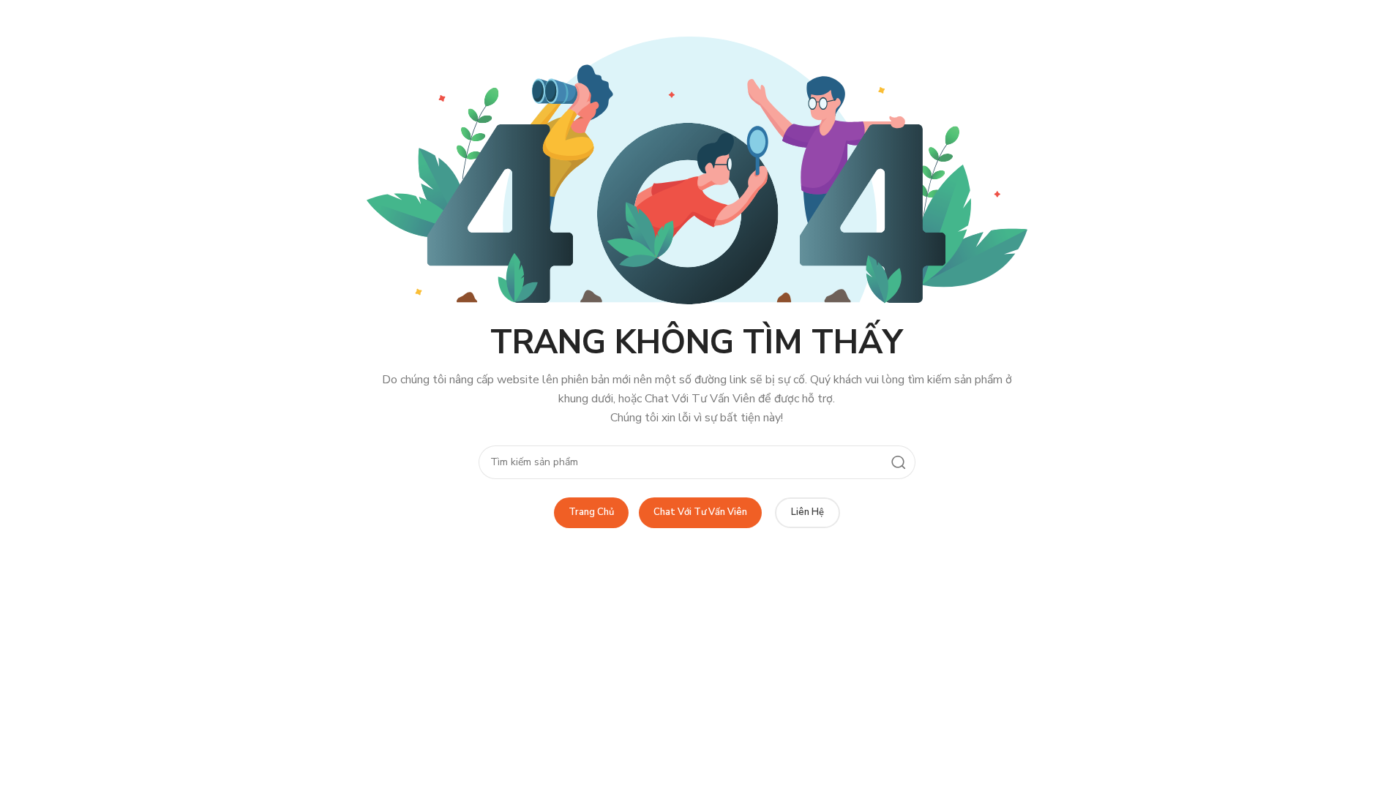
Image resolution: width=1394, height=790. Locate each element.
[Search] (898, 462)
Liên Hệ (807, 512)
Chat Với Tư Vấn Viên (700, 512)
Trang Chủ (591, 512)
